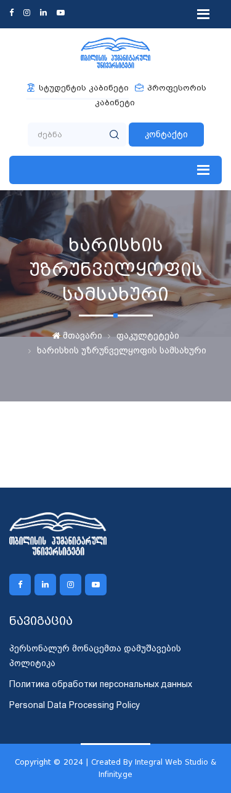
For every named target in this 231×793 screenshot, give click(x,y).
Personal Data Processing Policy (74, 705)
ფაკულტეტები (147, 335)
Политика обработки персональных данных (100, 684)
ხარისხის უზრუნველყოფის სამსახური (121, 350)
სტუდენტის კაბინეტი (84, 87)
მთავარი (81, 335)
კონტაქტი (166, 134)
